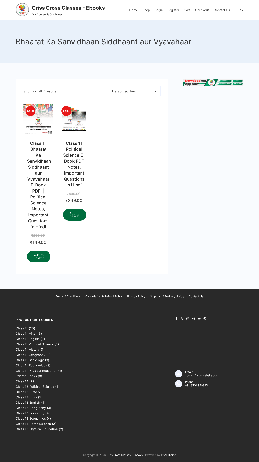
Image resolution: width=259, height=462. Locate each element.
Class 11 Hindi (26, 333)
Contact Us (222, 10)
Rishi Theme (168, 455)
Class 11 (22, 328)
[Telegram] (193, 318)
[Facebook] (176, 318)
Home (133, 10)
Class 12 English (28, 402)
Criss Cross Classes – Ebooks (125, 455)
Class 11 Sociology (30, 360)
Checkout (202, 10)
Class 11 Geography (30, 355)
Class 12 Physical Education (37, 429)
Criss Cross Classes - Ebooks (68, 8)
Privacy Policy (136, 296)
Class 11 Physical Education (36, 371)
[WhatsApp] (204, 318)
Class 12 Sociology (30, 413)
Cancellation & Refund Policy (103, 296)
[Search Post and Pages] (241, 10)
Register (173, 10)
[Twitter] (182, 318)
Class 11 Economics (30, 365)
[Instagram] (187, 318)
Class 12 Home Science (33, 424)
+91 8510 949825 (196, 385)
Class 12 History (28, 392)
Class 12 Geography (31, 408)
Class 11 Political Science (34, 344)
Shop (146, 10)
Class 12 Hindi (26, 397)
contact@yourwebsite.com (201, 375)
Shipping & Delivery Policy (167, 296)
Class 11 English (27, 339)
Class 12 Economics (31, 418)
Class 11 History (28, 349)
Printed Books (26, 376)
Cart (187, 10)
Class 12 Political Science (35, 386)
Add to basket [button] (39, 256)
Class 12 (22, 381)
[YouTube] (199, 318)
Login (159, 10)
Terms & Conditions (68, 296)
